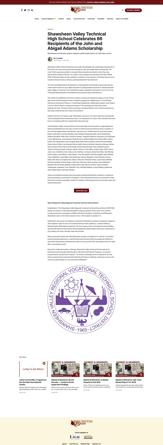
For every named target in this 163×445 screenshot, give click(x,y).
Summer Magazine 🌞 (49, 19)
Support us (74, 444)
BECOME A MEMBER (133, 10)
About (64, 444)
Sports (69, 19)
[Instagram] (29, 10)
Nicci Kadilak (58, 58)
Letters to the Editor (122, 19)
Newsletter (100, 19)
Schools (50, 29)
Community (91, 19)
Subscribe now (81, 191)
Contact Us (96, 444)
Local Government (79, 19)
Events (37, 19)
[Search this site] (123, 10)
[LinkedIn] (32, 10)
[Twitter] (25, 10)
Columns (61, 19)
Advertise (110, 19)
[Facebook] (22, 10)
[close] (160, 2)
